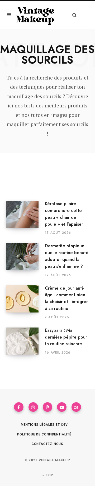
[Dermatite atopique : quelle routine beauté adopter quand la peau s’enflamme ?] (25, 260)
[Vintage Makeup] (35, 15)
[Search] (72, 15)
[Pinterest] (47, 407)
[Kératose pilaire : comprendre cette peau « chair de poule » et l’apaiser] (25, 218)
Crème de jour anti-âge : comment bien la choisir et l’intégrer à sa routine (66, 298)
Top (49, 475)
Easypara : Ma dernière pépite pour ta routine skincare (66, 337)
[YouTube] (61, 407)
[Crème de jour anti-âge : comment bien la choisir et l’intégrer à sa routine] (25, 302)
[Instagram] (33, 407)
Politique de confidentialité (44, 434)
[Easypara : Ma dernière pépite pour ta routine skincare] (25, 341)
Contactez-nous (48, 444)
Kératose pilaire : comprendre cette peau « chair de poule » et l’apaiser (64, 213)
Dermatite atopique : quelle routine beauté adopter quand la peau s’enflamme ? (66, 255)
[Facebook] (18, 407)
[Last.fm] (76, 407)
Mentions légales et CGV (44, 425)
